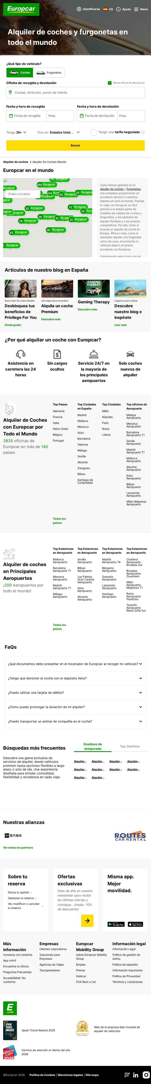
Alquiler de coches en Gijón (134, 761)
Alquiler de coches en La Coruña (98, 761)
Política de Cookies (42, 1075)
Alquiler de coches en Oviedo (98, 777)
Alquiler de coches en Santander (116, 769)
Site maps (92, 1075)
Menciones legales (70, 1075)
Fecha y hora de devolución (98, 106)
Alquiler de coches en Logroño (80, 761)
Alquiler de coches (15, 161)
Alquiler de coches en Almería (98, 769)
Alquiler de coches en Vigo (134, 769)
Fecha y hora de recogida (25, 106)
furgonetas (134, 189)
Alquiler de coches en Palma (80, 777)
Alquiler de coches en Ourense (116, 761)
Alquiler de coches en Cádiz (80, 769)
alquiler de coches (111, 189)
